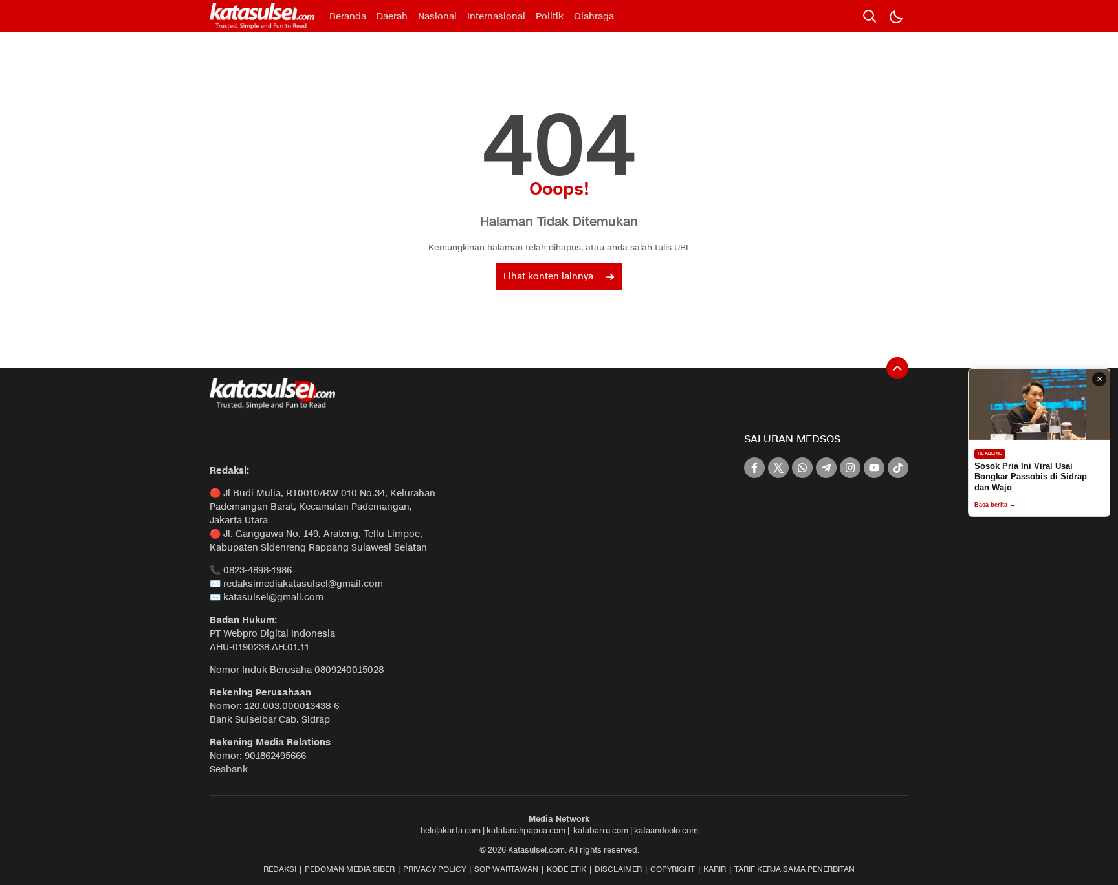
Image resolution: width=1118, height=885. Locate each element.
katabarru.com (600, 830)
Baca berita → (994, 504)
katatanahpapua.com (526, 830)
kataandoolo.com (666, 830)
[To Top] (897, 368)
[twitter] (778, 467)
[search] (869, 16)
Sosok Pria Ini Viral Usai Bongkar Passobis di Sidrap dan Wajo (1030, 476)
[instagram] (850, 467)
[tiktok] (898, 467)
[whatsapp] (802, 467)
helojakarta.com (451, 830)
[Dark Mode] (895, 16)
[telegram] (826, 467)
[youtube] (874, 467)
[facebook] (754, 467)
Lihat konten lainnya (548, 276)
